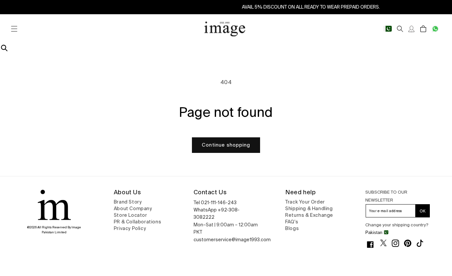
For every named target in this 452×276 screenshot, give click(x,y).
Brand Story (128, 202)
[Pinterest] (410, 243)
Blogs (292, 228)
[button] (14, 29)
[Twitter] (386, 243)
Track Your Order (305, 202)
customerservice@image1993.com (232, 239)
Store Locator (130, 215)
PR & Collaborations (137, 221)
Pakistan (373, 232)
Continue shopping (226, 145)
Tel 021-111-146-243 (215, 202)
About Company (133, 208)
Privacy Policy (130, 228)
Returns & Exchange (309, 215)
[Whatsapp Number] (435, 29)
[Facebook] (372, 244)
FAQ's (291, 221)
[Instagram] (398, 243)
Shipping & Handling (309, 208)
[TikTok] (422, 243)
